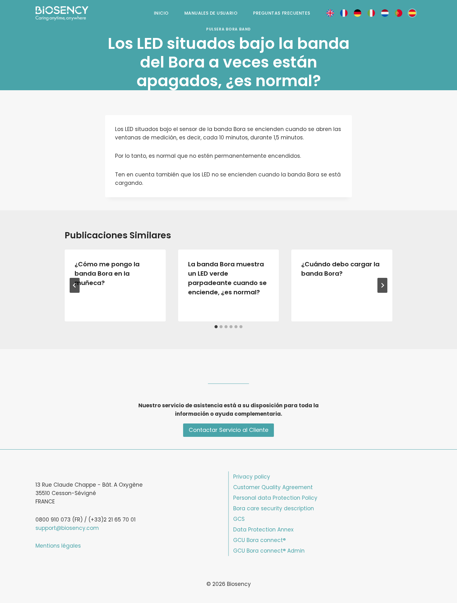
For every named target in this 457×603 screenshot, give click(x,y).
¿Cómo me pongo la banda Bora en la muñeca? (107, 273)
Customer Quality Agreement (273, 487)
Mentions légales (58, 545)
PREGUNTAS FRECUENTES (281, 13)
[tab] (216, 326)
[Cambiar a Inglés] (330, 13)
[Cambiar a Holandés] (385, 13)
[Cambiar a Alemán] (357, 13)
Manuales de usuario (211, 13)
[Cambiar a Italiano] (371, 13)
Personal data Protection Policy (275, 498)
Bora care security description (273, 508)
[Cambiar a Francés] (344, 13)
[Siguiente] (382, 285)
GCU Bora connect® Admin (269, 550)
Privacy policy (251, 476)
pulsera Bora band (228, 29)
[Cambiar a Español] (412, 13)
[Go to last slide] (75, 285)
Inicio (161, 13)
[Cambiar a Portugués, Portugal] (398, 13)
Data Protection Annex (263, 529)
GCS (239, 519)
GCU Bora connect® (259, 540)
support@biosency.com (67, 528)
